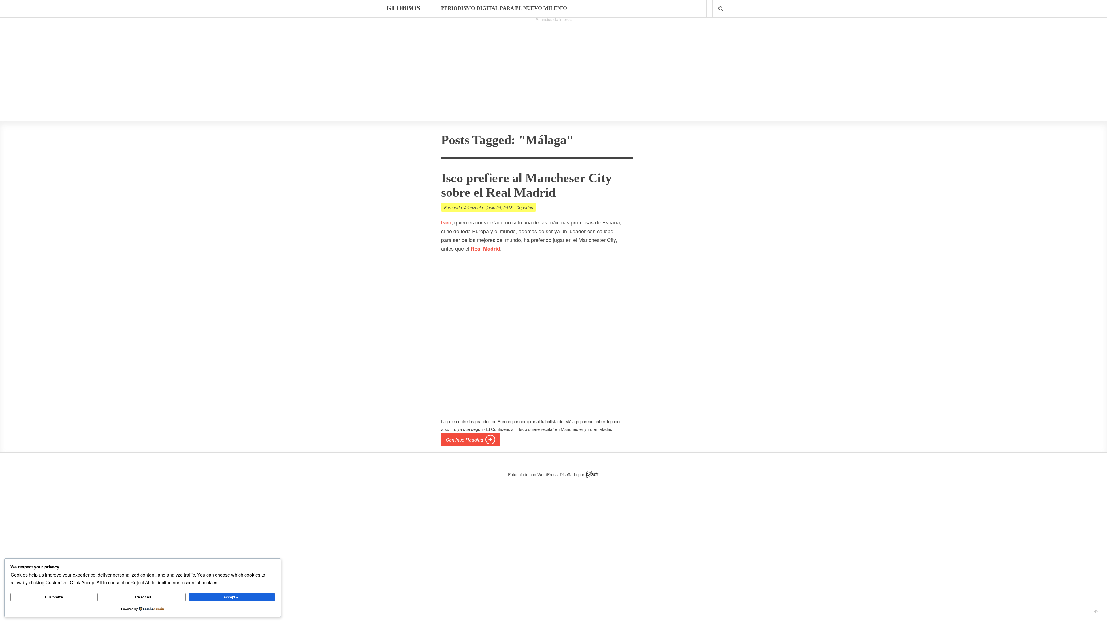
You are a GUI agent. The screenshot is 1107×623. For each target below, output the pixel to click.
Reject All (143, 597)
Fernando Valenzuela (463, 207)
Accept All (231, 597)
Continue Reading (464, 439)
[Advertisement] (553, 63)
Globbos (403, 8)
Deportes (524, 207)
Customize (54, 597)
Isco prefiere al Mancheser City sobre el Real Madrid (526, 185)
